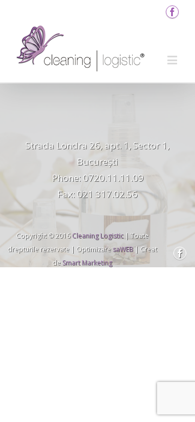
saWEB (122, 249)
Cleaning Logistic (97, 235)
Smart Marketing (87, 262)
